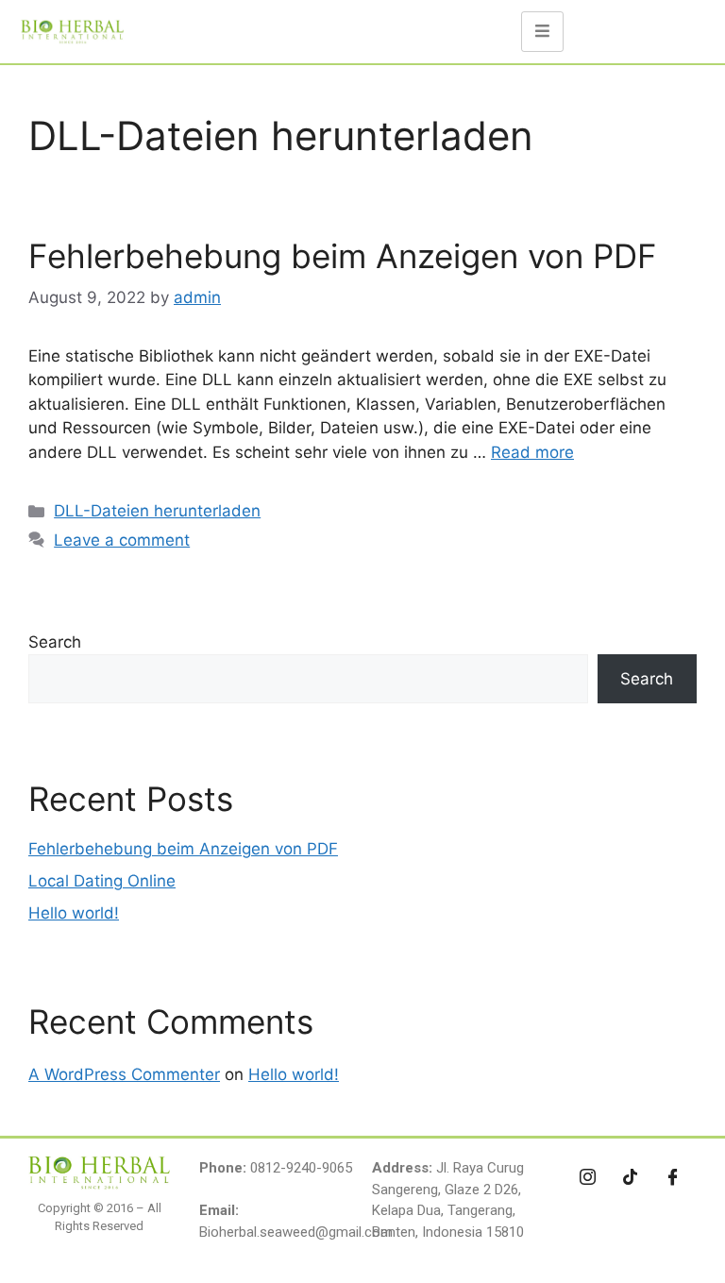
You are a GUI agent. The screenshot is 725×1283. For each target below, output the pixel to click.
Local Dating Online (102, 880)
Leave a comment (122, 540)
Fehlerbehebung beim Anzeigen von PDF (342, 256)
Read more (532, 452)
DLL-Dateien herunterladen (157, 510)
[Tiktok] (630, 1176)
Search (54, 642)
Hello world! (73, 912)
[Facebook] (673, 1176)
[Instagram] (588, 1176)
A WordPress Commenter (124, 1074)
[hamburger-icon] (542, 32)
